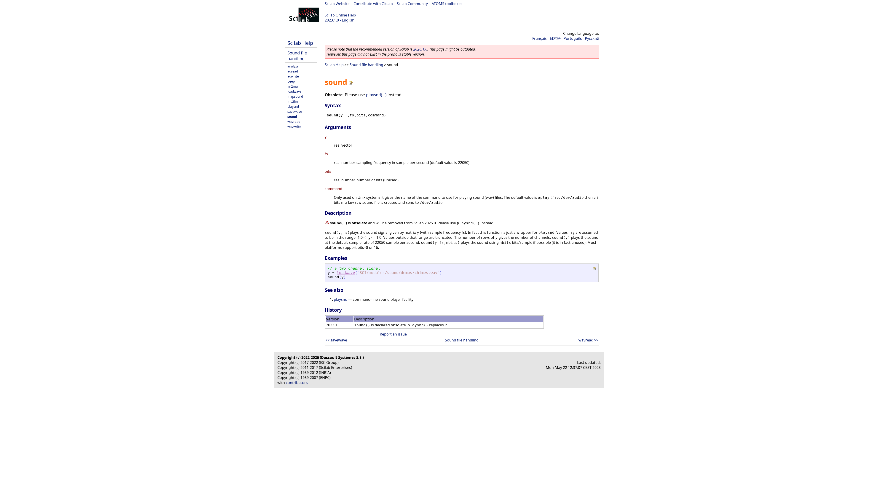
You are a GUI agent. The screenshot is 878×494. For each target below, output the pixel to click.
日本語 (555, 38)
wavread (293, 121)
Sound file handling (297, 55)
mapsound (295, 96)
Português (573, 38)
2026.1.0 (420, 49)
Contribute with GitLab (373, 3)
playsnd (293, 106)
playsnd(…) (376, 94)
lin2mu (292, 86)
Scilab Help (300, 43)
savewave (294, 111)
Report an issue (393, 334)
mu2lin (292, 101)
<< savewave (336, 340)
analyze (293, 66)
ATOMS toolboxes (447, 3)
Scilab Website (337, 3)
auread (292, 71)
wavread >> (588, 340)
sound (292, 116)
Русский (592, 38)
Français (539, 38)
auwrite (293, 76)
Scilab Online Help (340, 15)
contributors (297, 382)
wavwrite (294, 126)
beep (291, 81)
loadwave (294, 91)
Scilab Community (412, 3)
